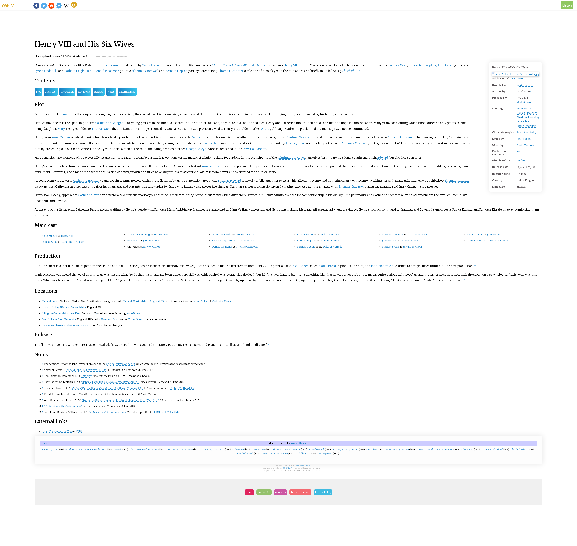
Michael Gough (306, 246)
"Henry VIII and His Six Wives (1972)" (85, 369)
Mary (61, 129)
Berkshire (70, 319)
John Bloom (524, 138)
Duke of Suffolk (330, 234)
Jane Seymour (295, 143)
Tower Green (135, 319)
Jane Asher (523, 121)
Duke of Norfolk (332, 246)
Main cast (50, 91)
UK (162, 301)
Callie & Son (238, 449)
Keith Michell (524, 108)
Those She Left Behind (492, 449)
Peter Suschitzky (526, 132)
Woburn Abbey (50, 307)
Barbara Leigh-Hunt (78, 71)
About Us (280, 492)
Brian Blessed (305, 234)
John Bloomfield (382, 266)
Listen (567, 5)
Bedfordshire (78, 307)
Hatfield (127, 301)
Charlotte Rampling (528, 117)
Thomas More (101, 129)
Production (67, 91)
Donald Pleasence (527, 112)
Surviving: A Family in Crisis (345, 449)
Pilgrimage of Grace (291, 157)
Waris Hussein (525, 84)
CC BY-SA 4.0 (288, 468)
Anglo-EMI (523, 160)
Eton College (49, 319)
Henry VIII (291, 65)
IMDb (79, 430)
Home (249, 492)
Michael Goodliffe (392, 234)
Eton (60, 319)
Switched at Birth (245, 453)
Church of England (401, 137)
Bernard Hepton (176, 71)
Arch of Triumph (316, 449)
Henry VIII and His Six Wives (180, 449)
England (155, 301)
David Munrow (525, 145)
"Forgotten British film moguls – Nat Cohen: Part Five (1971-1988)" (120, 399)
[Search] (74, 5)
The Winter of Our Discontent (287, 449)
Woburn (65, 307)
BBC (519, 151)
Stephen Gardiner (500, 240)
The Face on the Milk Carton (274, 453)
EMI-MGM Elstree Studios (57, 325)
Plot (38, 91)
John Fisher (494, 234)
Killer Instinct (467, 449)
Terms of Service (300, 492)
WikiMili (10, 5)
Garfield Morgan (476, 240)
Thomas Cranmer (230, 71)
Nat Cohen (301, 266)
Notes (111, 91)
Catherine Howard (86, 180)
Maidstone (68, 313)
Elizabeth (209, 143)
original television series (120, 363)
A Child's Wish (302, 453)
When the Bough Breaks (397, 449)
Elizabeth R (349, 71)
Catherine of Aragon (109, 123)
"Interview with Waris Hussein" (64, 406)
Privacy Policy (323, 492)
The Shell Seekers (519, 449)
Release (98, 91)
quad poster (517, 78)
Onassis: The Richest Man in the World (435, 449)
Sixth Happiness (324, 453)
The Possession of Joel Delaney (144, 449)
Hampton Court (110, 319)
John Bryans (389, 240)
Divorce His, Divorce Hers (212, 449)
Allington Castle (51, 313)
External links (127, 91)
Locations (84, 91)
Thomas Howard (229, 180)
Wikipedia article (303, 465)
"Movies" (86, 375)
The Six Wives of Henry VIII (229, 65)
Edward (382, 157)
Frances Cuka (397, 65)
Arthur (265, 129)
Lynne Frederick (526, 125)
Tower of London (254, 149)
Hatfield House (50, 301)
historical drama (107, 65)
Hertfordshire (141, 301)
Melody (118, 449)
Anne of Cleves (212, 166)
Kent (78, 313)
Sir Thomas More (416, 234)
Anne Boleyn (61, 137)
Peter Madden (475, 234)
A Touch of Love (49, 449)
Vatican (197, 137)
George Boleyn (196, 149)
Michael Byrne (390, 246)
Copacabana (372, 449)
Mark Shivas (524, 102)
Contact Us (264, 492)
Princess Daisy (258, 449)
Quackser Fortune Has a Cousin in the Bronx (86, 449)
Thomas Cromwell (145, 71)
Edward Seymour (412, 246)
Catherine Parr (88, 195)
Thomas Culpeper (351, 186)
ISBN (173, 387)
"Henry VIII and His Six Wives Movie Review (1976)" (110, 381)
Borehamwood (81, 325)
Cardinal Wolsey (298, 137)
